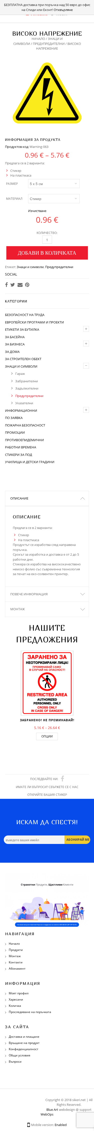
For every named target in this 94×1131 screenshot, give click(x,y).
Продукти (16, 950)
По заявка (14, 417)
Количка (15, 1006)
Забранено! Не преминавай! (47, 720)
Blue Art (52, 1109)
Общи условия (19, 1055)
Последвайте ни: (44, 779)
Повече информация (29, 594)
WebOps (47, 1114)
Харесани (16, 999)
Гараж (20, 373)
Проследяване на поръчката (30, 1012)
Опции (47, 736)
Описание (19, 498)
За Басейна (15, 337)
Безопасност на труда (24, 314)
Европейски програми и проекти (34, 322)
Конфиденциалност (23, 1049)
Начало (38, 38)
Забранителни (26, 381)
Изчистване (37, 210)
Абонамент (17, 968)
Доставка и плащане (24, 1036)
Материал (14, 199)
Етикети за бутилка (22, 329)
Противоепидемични (24, 440)
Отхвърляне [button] (63, 9)
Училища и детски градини (29, 462)
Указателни (24, 403)
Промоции (15, 432)
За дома (12, 351)
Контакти (16, 962)
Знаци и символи (30, 267)
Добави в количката (47, 252)
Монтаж (17, 609)
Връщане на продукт (24, 1043)
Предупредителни (49, 43)
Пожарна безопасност (25, 425)
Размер (12, 184)
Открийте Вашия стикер (47, 795)
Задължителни (26, 388)
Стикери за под (18, 454)
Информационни (21, 410)
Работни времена (20, 447)
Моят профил (19, 993)
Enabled (61, 1125)
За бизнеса (15, 344)
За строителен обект (23, 359)
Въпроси (15, 1061)
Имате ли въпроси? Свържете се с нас (47, 787)
